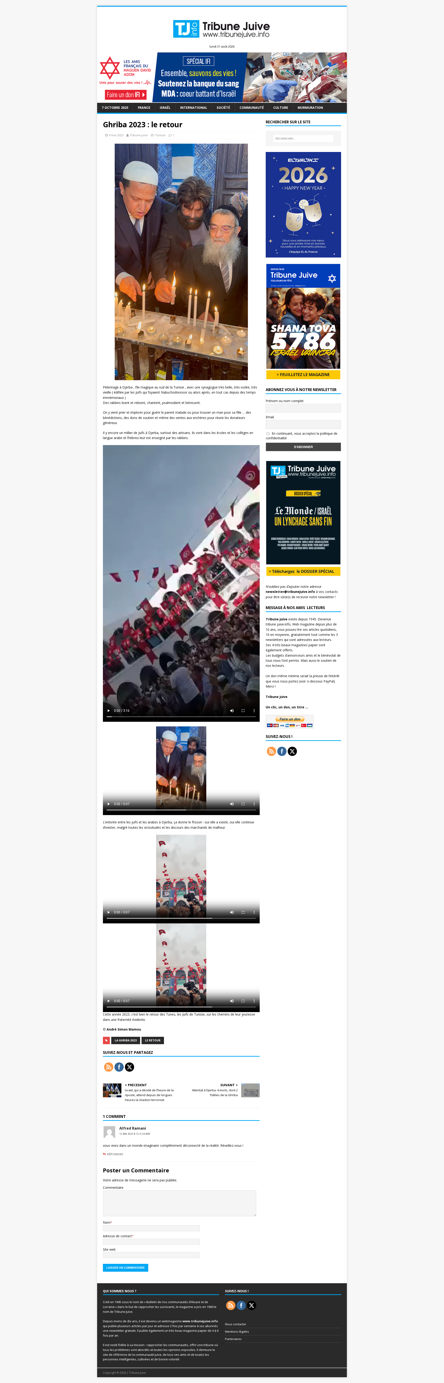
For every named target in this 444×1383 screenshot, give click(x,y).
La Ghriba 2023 (126, 1040)
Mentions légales (237, 1331)
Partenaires (233, 1339)
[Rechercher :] (303, 139)
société (223, 107)
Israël (165, 107)
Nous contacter (235, 1324)
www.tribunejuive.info (200, 1321)
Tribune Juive (139, 135)
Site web (109, 1249)
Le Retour (152, 1040)
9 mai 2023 (116, 135)
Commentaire (113, 1187)
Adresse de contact (117, 1236)
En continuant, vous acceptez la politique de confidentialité (301, 435)
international (193, 107)
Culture (280, 107)
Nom (107, 1222)
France (144, 107)
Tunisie (160, 135)
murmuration (310, 107)
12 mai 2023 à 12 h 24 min (134, 1133)
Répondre (115, 1154)
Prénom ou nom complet (285, 401)
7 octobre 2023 (115, 107)
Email (270, 417)
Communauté (252, 107)
